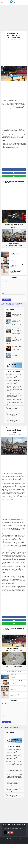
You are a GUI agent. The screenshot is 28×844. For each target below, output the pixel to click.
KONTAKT (14, 842)
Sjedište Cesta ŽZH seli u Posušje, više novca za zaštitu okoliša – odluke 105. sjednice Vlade (13, 331)
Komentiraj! (4, 281)
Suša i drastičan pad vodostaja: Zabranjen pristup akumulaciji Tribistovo (14, 376)
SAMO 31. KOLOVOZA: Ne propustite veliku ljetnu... (18, 264)
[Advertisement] (14, 18)
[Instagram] (5, 832)
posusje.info (17, 838)
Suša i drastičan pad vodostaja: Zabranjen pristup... (17, 252)
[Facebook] (8, 832)
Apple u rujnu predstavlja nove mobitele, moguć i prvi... (17, 270)
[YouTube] (11, 832)
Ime (3, 293)
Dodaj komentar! (17, 39)
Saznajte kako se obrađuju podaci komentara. (10, 304)
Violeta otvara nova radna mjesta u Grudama (16, 355)
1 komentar (12, 260)
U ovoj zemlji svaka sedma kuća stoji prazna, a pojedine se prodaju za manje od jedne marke (13, 323)
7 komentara (12, 254)
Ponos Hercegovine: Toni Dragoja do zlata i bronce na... (17, 258)
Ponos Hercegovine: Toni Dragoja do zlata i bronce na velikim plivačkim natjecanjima (14, 395)
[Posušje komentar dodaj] (14, 365)
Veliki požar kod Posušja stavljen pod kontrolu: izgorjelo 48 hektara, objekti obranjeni (13, 340)
